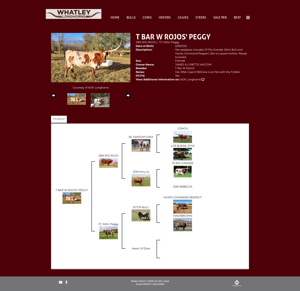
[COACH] (182, 137)
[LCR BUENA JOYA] (182, 154)
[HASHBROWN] (182, 224)
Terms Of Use (154, 281)
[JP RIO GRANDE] (182, 171)
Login (166, 281)
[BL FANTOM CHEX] (141, 145)
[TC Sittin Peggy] (108, 233)
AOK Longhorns (190, 79)
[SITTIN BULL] (141, 215)
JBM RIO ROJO (146, 42)
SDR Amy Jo (141, 172)
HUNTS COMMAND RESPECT (183, 197)
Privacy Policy (138, 281)
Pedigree (59, 119)
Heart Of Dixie (141, 249)
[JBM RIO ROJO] (108, 163)
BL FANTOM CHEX (141, 137)
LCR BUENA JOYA (182, 146)
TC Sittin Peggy (169, 42)
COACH (183, 128)
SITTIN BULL (141, 207)
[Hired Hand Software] (236, 284)
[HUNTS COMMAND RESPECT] (182, 206)
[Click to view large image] (90, 57)
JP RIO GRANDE (182, 163)
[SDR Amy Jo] (141, 180)
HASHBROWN (182, 216)
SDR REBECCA (182, 187)
